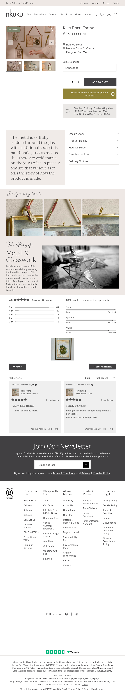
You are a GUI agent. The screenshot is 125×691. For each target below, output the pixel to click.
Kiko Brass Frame (29, 393)
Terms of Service (27, 526)
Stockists (48, 541)
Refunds (27, 514)
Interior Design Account (91, 522)
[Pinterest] (77, 614)
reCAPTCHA (48, 689)
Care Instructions (79, 154)
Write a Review (105, 367)
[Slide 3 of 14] (49, 66)
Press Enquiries (88, 514)
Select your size (71, 61)
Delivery (27, 505)
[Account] (108, 14)
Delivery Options (78, 161)
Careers (67, 565)
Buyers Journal (71, 532)
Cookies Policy (101, 473)
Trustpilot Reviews (28, 546)
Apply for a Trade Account (90, 502)
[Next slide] (51, 42)
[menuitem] (77, 14)
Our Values (69, 510)
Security (107, 517)
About (95, 3)
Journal (84, 3)
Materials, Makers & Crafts (71, 521)
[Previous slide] (10, 42)
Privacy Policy (110, 500)
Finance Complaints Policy (109, 541)
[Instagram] (71, 614)
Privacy (85, 473)
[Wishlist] (102, 14)
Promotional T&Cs (29, 538)
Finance (47, 558)
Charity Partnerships (69, 554)
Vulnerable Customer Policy (108, 530)
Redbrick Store (51, 517)
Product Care (70, 527)
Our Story (68, 500)
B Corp (66, 560)
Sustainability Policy (70, 538)
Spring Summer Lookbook (48, 525)
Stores (105, 3)
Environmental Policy (70, 546)
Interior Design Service (51, 535)
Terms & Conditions (64, 473)
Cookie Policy (110, 505)
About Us (68, 505)
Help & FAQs (29, 500)
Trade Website (90, 508)
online (85, 684)
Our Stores (49, 505)
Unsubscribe (109, 522)
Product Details (78, 140)
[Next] (112, 407)
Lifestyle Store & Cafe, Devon (50, 511)
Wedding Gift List (50, 552)
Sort (87, 377)
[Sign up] (86, 465)
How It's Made (77, 147)
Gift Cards (48, 546)
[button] (93, 33)
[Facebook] (66, 614)
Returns (27, 510)
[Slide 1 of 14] (14, 66)
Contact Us (29, 519)
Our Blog (68, 514)
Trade (116, 3)
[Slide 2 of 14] (31, 66)
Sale (45, 500)
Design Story (76, 133)
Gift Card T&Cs (31, 532)
